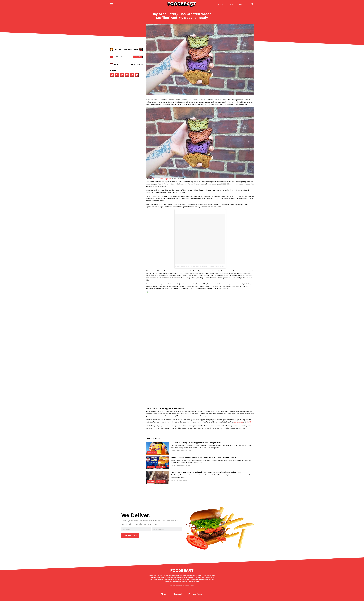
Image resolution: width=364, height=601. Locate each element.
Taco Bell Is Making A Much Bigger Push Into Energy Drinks (196, 443)
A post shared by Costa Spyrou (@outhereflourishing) (191, 266)
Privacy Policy (195, 594)
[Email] (132, 75)
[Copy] (137, 75)
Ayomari (173, 480)
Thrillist (249, 422)
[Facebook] (117, 75)
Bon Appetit (238, 422)
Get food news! (130, 535)
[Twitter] (127, 75)
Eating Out (138, 57)
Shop (241, 4)
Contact (177, 594)
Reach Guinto (175, 450)
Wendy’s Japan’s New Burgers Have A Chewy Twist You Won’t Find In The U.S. (203, 457)
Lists (231, 4)
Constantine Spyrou (162, 179)
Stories (220, 4)
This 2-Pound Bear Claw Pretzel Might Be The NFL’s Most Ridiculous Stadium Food (206, 472)
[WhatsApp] (112, 75)
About (164, 594)
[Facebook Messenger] (122, 75)
